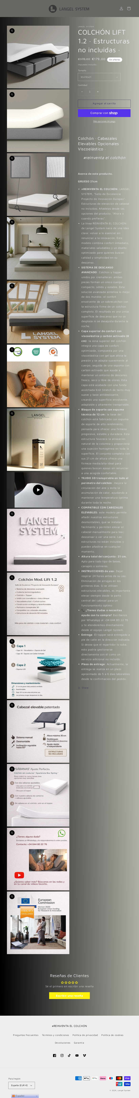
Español (19, 1096)
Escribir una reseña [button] (69, 995)
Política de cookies (112, 1035)
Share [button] (85, 687)
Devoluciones (62, 1042)
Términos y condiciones (55, 1035)
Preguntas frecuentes (25, 1035)
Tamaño (82, 70)
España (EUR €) (19, 1085)
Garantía (79, 1042)
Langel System (124, 1090)
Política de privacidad (85, 1035)
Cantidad (82, 85)
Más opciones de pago (104, 121)
